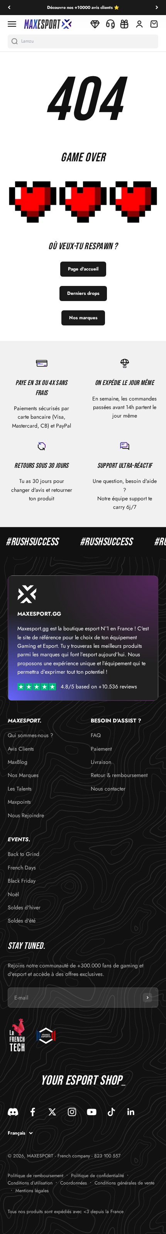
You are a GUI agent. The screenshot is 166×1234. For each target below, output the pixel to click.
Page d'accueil (83, 268)
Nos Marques (23, 775)
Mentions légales (32, 1190)
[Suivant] (157, 7)
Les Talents (20, 788)
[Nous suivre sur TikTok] (111, 1112)
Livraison (101, 762)
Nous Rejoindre (26, 815)
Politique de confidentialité (97, 1175)
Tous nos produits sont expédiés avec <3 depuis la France (66, 1211)
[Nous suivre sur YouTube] (91, 1112)
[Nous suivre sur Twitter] (52, 1112)
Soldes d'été (22, 920)
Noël (13, 894)
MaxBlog (17, 762)
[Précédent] (9, 7)
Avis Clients (21, 749)
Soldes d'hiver (24, 907)
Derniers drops (83, 293)
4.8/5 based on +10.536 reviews (99, 686)
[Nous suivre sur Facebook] (32, 1112)
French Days (22, 867)
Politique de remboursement (35, 1175)
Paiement (101, 749)
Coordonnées (73, 1182)
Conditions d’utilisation (30, 1182)
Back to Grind (23, 854)
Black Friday (22, 881)
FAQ (96, 735)
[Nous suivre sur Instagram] (72, 1112)
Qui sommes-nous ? (30, 735)
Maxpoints (19, 802)
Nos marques (83, 317)
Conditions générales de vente (124, 1182)
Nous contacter (108, 788)
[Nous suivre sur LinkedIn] (131, 1112)
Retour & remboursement (119, 775)
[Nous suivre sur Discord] (13, 1112)
